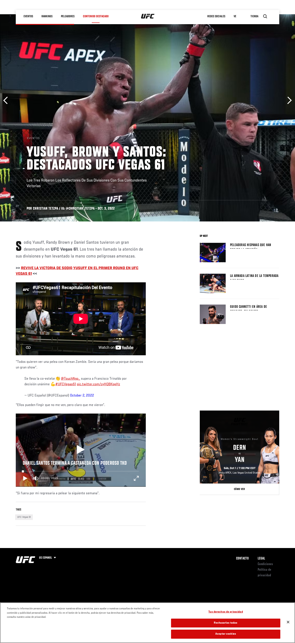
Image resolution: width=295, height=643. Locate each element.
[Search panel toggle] (265, 16)
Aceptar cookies (225, 634)
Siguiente (288, 100)
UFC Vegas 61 (24, 517)
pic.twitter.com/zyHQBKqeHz (98, 384)
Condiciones (265, 564)
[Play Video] (81, 450)
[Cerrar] (288, 622)
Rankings (46, 16)
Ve (235, 16)
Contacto (242, 559)
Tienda (254, 16)
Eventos (28, 16)
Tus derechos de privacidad (225, 612)
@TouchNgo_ (70, 379)
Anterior (7, 100)
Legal (261, 559)
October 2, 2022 (82, 396)
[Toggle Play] (25, 478)
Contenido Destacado (96, 16)
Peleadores (68, 16)
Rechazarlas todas (225, 623)
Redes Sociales (216, 16)
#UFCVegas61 (65, 384)
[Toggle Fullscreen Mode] (136, 478)
